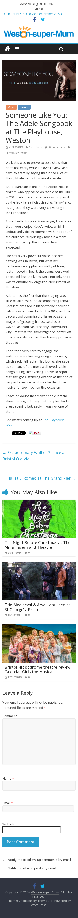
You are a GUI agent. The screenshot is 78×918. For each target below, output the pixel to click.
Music (11, 107)
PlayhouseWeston (17, 153)
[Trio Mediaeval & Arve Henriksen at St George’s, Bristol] (39, 564)
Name (8, 778)
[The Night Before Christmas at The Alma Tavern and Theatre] (39, 502)
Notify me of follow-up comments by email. (40, 859)
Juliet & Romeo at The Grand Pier (42, 478)
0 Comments (57, 147)
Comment (9, 716)
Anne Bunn (35, 147)
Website (8, 824)
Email (7, 803)
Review (24, 107)
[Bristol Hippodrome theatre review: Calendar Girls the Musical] (39, 626)
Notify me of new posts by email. (32, 868)
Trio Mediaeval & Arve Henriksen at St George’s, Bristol (37, 607)
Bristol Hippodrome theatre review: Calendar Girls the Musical (38, 669)
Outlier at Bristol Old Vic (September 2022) (32, 14)
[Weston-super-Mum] (39, 28)
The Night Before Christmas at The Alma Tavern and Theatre (37, 545)
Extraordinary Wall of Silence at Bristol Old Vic (34, 455)
